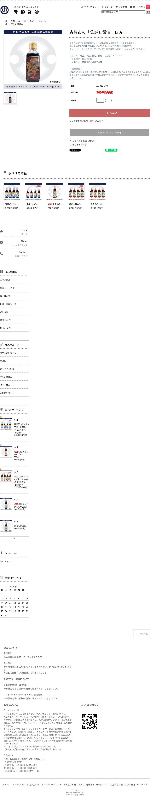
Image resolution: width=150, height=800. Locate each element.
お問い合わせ (33, 784)
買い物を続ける (79, 144)
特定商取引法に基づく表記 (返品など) (86, 120)
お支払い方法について (73, 784)
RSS (138, 784)
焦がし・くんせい (38, 20)
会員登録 (123, 6)
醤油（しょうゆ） (19, 20)
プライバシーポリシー (51, 784)
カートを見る (141, 6)
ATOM (145, 784)
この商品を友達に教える (83, 140)
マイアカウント (91, 6)
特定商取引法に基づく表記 (122, 784)
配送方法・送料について (97, 784)
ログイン (108, 6)
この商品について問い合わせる (109, 133)
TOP (5, 20)
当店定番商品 (17, 23)
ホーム (5, 784)
